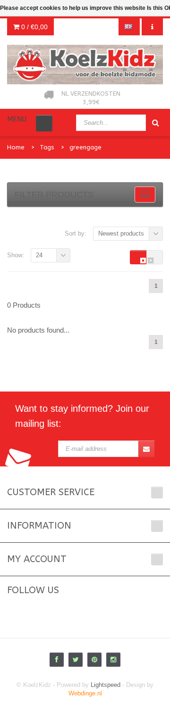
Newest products (121, 233)
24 (39, 255)
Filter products (54, 194)
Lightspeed (105, 684)
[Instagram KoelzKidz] (113, 660)
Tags (47, 147)
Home (16, 147)
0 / (33, 27)
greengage (85, 147)
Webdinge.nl (85, 693)
